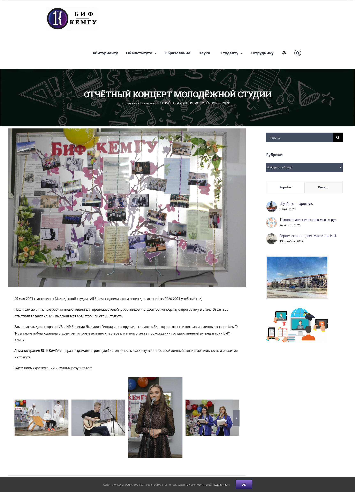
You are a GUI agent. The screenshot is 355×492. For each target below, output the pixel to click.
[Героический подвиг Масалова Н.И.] (271, 236)
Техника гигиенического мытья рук (308, 219)
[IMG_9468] (212, 402)
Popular (285, 187)
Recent (323, 187)
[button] (297, 53)
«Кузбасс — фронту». (296, 203)
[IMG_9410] (41, 402)
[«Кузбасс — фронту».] (271, 204)
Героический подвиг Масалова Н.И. (308, 235)
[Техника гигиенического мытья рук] (271, 220)
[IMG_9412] (98, 402)
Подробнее (220, 484)
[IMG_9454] (155, 379)
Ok (244, 484)
